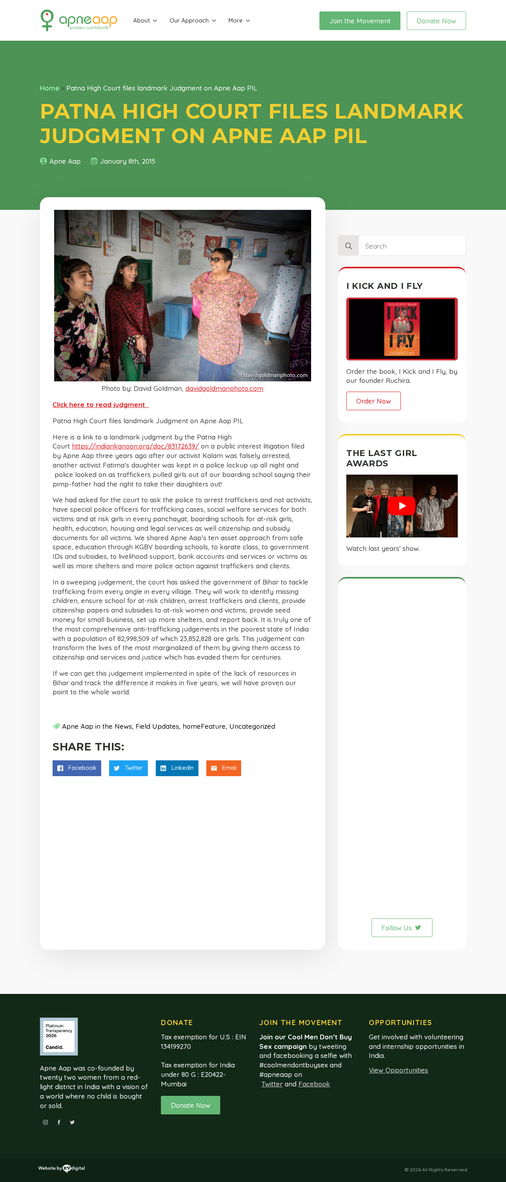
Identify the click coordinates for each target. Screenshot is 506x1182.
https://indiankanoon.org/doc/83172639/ (135, 446)
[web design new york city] (61, 1170)
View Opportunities (398, 1070)
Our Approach (189, 20)
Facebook (314, 1084)
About (141, 20)
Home (49, 88)
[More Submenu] (248, 21)
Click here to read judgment (101, 404)
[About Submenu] (155, 21)
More (235, 20)
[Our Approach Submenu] (214, 21)
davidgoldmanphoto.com (224, 388)
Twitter (272, 1084)
